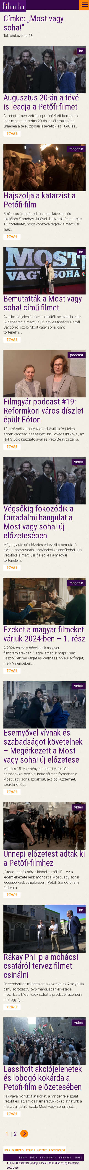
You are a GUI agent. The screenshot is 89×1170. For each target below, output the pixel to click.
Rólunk (30, 1150)
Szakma (78, 1157)
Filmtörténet (65, 1157)
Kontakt (42, 1150)
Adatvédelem (57, 1150)
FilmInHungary (48, 1157)
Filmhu (23, 1157)
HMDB (33, 1157)
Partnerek (18, 1150)
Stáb (7, 1150)
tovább (12, 133)
